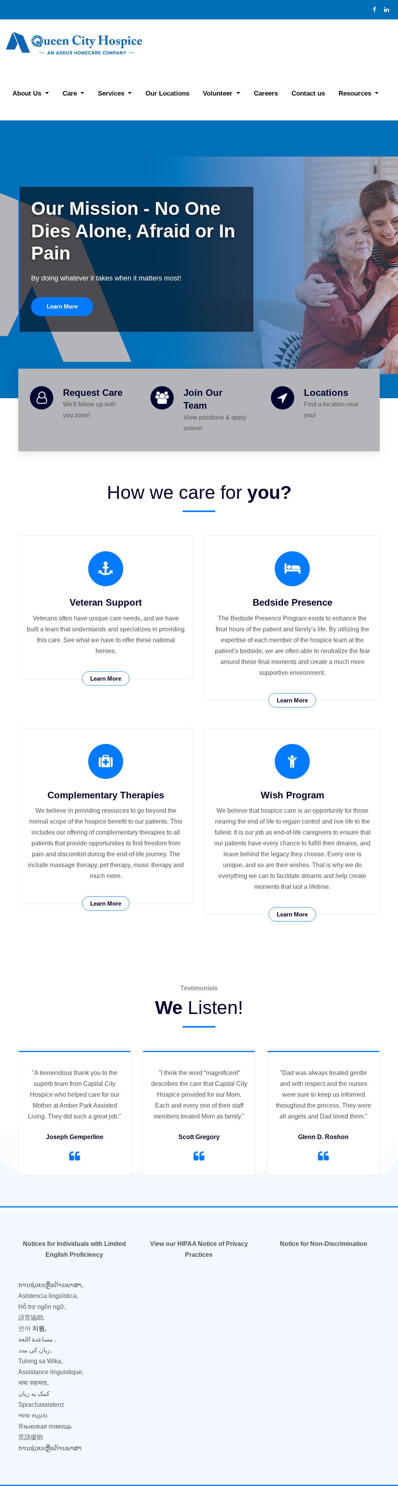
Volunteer (218, 93)
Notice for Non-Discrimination (323, 1243)
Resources (356, 93)
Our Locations (167, 93)
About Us (27, 93)
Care (71, 93)
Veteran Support (106, 602)
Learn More (62, 306)
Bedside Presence (292, 602)
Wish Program (292, 795)
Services (112, 93)
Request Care (92, 392)
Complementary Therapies (105, 795)
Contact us (308, 93)
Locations (326, 392)
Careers (266, 93)
